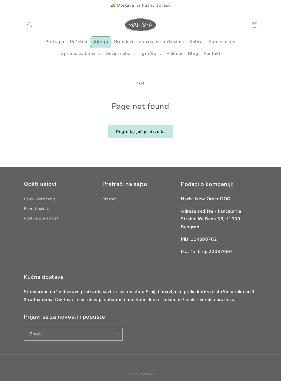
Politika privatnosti (42, 218)
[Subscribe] (116, 334)
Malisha (146, 374)
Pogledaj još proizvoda (140, 131)
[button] (30, 25)
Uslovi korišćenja (40, 199)
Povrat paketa (37, 208)
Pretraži (109, 199)
